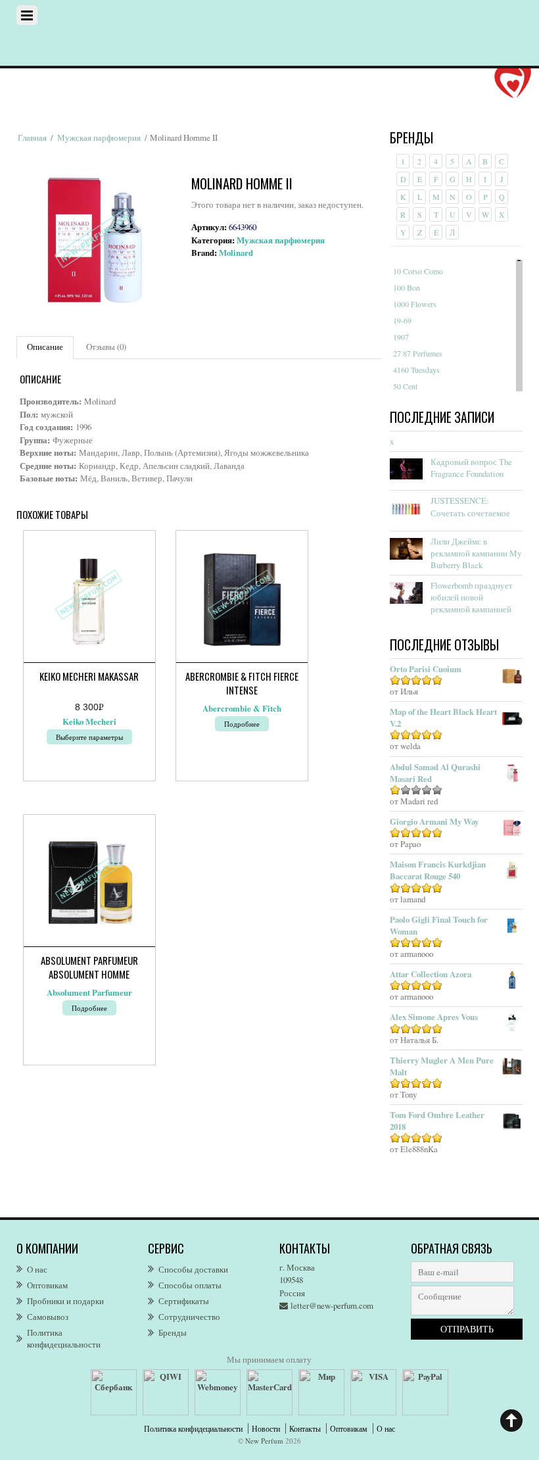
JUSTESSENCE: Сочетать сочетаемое (470, 506)
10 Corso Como (418, 271)
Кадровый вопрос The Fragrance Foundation (471, 467)
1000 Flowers (414, 304)
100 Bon (406, 287)
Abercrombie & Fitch (241, 708)
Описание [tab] (45, 347)
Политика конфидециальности (64, 1338)
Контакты (305, 1428)
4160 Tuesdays (416, 369)
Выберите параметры (89, 737)
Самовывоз (47, 1317)
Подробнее (242, 724)
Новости (266, 1428)
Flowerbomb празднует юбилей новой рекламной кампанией (472, 597)
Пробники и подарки (65, 1301)
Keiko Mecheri (89, 721)
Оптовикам (47, 1285)
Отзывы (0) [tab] (106, 347)
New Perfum (264, 1441)
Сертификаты (183, 1301)
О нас (37, 1269)
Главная (32, 137)
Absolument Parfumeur (89, 992)
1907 (401, 336)
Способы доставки (193, 1269)
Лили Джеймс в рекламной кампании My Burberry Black (476, 553)
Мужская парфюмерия (99, 137)
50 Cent (405, 386)
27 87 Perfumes (417, 353)
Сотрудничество (189, 1317)
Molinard (236, 252)
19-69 (402, 320)
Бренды (172, 1332)
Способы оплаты (190, 1285)
